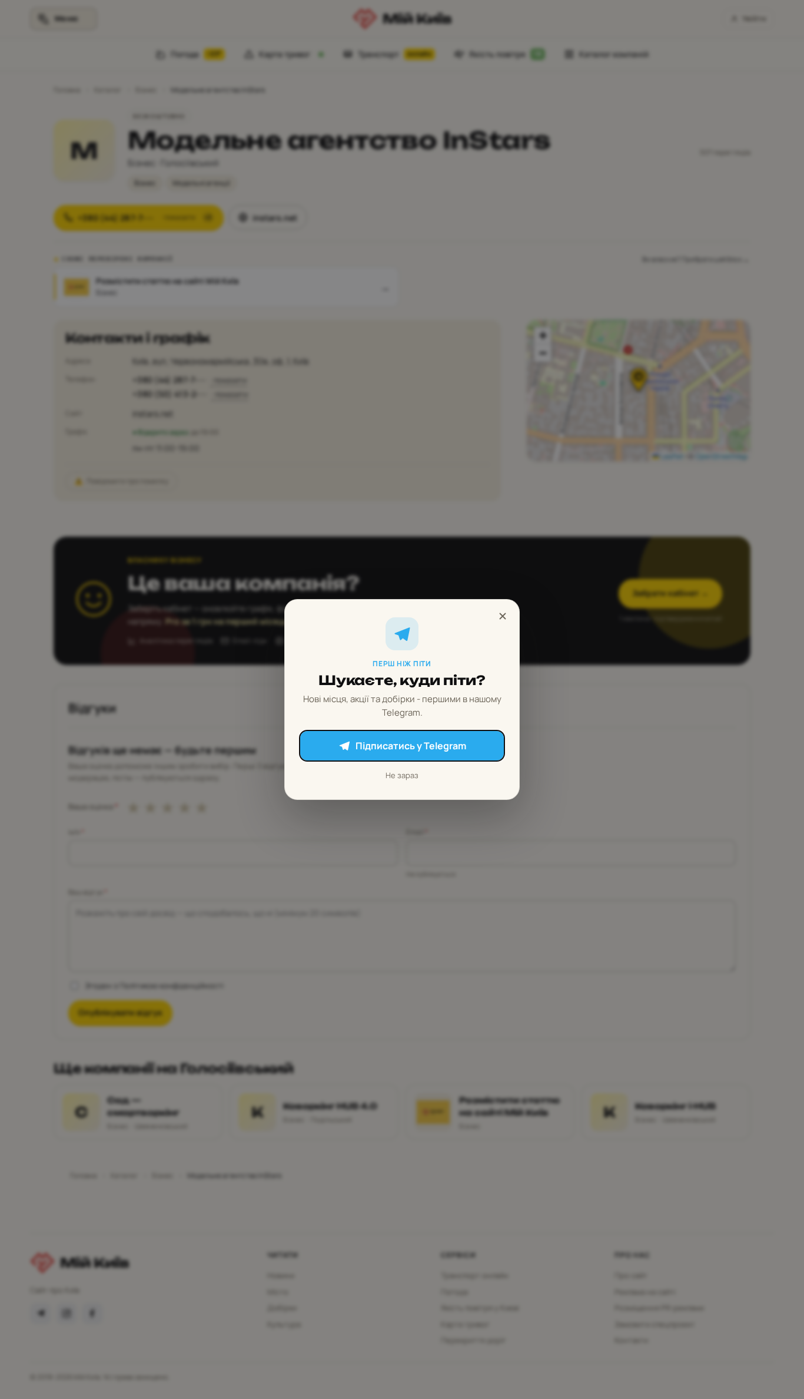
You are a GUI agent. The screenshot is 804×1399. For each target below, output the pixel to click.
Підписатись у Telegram (411, 745)
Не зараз (402, 775)
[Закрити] (502, 616)
